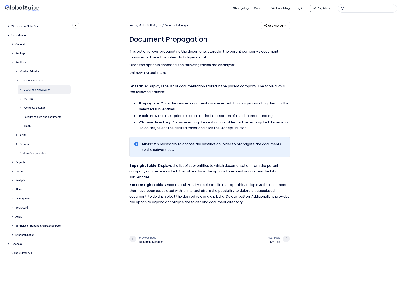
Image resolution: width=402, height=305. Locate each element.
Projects (20, 162)
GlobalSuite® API (21, 253)
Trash (27, 125)
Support (260, 8)
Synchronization (24, 234)
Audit (18, 216)
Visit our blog (280, 8)
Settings (20, 53)
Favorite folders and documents (42, 116)
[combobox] (367, 8)
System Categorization (33, 153)
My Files (29, 98)
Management (23, 198)
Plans (18, 189)
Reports (24, 144)
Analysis (20, 180)
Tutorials (16, 243)
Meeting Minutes (30, 71)
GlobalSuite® (147, 25)
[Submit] (342, 8)
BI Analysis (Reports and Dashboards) (38, 225)
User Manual (18, 35)
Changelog (241, 8)
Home (19, 171)
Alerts (23, 135)
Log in (299, 8)
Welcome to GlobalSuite (25, 26)
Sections (20, 62)
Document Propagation (37, 89)
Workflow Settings (35, 107)
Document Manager (31, 80)
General (20, 44)
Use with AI (275, 26)
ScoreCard (21, 207)
